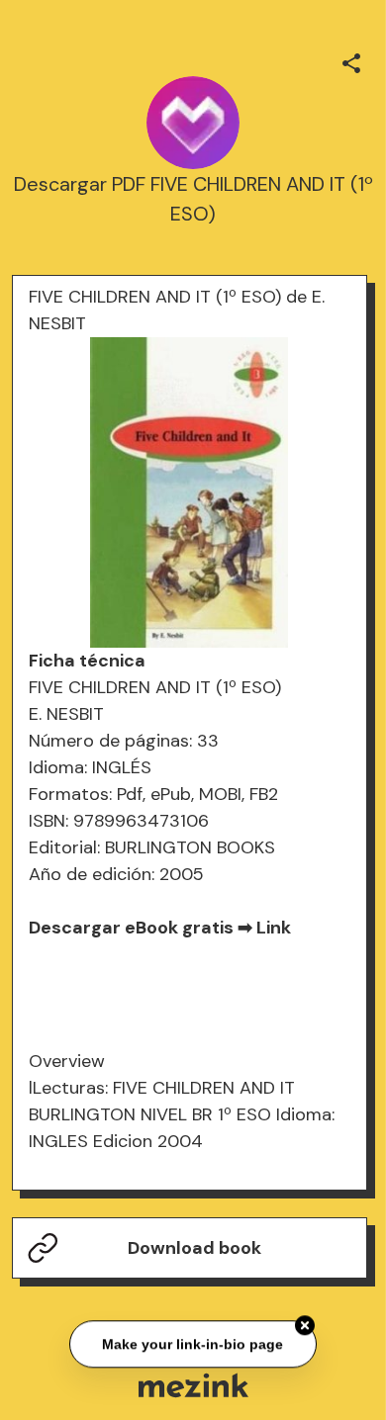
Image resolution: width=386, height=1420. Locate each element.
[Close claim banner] (305, 1324)
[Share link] (351, 60)
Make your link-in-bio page (193, 1343)
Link (273, 927)
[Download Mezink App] (193, 1385)
